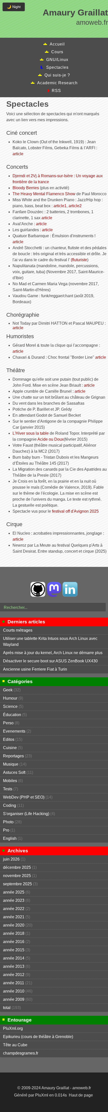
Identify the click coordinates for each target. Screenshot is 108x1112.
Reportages (13, 756)
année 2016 (13, 942)
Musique (10, 764)
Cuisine (10, 748)
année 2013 (13, 966)
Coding (9, 805)
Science (10, 706)
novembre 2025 (17, 876)
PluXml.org (13, 1028)
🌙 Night (14, 7)
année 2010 (13, 991)
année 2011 (13, 983)
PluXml (41, 1095)
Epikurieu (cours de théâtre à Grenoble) (38, 1037)
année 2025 (13, 892)
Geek (8, 690)
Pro (6, 830)
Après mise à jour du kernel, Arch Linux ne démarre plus (52, 653)
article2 (75, 206)
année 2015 (13, 950)
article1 (60, 206)
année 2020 (13, 925)
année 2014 (13, 958)
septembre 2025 (17, 884)
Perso (8, 723)
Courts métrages (17, 630)
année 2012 (13, 975)
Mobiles (10, 781)
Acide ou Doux (50, 439)
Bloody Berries (26, 188)
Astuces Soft (14, 772)
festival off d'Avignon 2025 (75, 511)
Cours (57, 52)
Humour (10, 698)
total (7, 1008)
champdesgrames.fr (20, 1053)
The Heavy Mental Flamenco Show (44, 194)
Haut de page (81, 1095)
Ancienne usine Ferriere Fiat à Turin (35, 669)
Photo (8, 822)
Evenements (14, 731)
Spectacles (57, 67)
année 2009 (13, 999)
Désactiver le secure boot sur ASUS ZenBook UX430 (50, 661)
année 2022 (13, 909)
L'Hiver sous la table (31, 433)
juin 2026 (11, 859)
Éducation (12, 715)
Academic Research (57, 83)
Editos (8, 739)
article (18, 154)
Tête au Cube (15, 1045)
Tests (7, 789)
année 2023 (13, 900)
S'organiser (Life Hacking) (26, 814)
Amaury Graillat (75, 12)
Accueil (57, 44)
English (10, 838)
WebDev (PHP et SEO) (23, 797)
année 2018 (13, 933)
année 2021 (13, 917)
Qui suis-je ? (57, 75)
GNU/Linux (57, 59)
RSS (56, 90)
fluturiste (79, 260)
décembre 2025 (17, 867)
